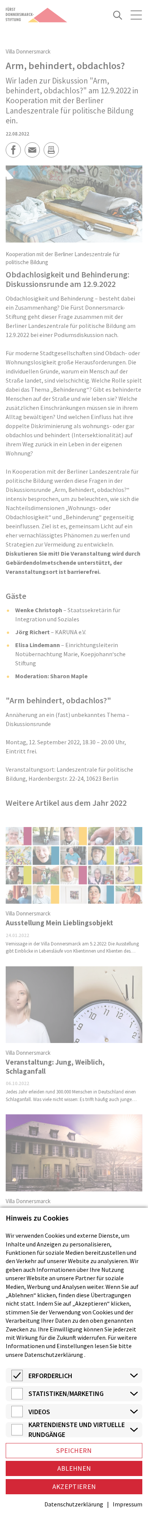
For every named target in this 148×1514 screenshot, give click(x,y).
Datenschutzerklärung (53, 1354)
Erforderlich (50, 1375)
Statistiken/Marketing (66, 1393)
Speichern (73, 1450)
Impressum (127, 1504)
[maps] (17, 1433)
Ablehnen (74, 1468)
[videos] (17, 1415)
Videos (39, 1411)
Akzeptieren (74, 1486)
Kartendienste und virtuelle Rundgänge (76, 1429)
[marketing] (17, 1397)
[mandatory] (17, 1379)
